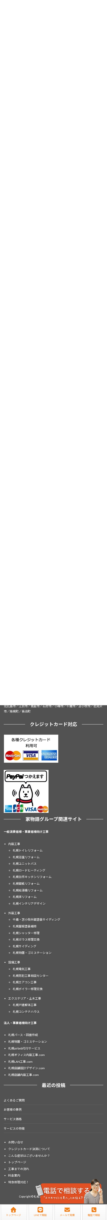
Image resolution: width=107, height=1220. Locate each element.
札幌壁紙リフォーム (26, 883)
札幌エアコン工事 (25, 982)
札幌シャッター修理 (26, 933)
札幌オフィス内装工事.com (26, 1055)
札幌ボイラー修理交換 (28, 989)
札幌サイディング (24, 946)
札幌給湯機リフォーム (28, 890)
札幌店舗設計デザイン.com (26, 1068)
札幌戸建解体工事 (25, 1005)
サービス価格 (13, 1119)
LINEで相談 (40, 1215)
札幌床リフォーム (25, 897)
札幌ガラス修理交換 (26, 939)
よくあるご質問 (14, 1100)
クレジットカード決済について (29, 1149)
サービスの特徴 (14, 1128)
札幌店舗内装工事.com (23, 1075)
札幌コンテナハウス (26, 1012)
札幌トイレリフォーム (28, 850)
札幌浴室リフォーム (26, 857)
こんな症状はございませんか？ (29, 1155)
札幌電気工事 (22, 969)
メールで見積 (67, 1215)
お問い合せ (15, 1142)
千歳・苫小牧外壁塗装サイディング (36, 919)
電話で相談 (94, 1215)
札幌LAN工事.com (20, 1061)
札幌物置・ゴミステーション (32, 953)
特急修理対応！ (18, 1182)
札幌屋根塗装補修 (25, 926)
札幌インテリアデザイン (29, 903)
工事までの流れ (18, 1169)
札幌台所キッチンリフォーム (32, 877)
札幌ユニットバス (25, 864)
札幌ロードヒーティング (29, 870)
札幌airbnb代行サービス (24, 1048)
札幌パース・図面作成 (23, 1035)
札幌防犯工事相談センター (31, 975)
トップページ (17, 1162)
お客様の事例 (13, 1109)
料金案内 (14, 1175)
